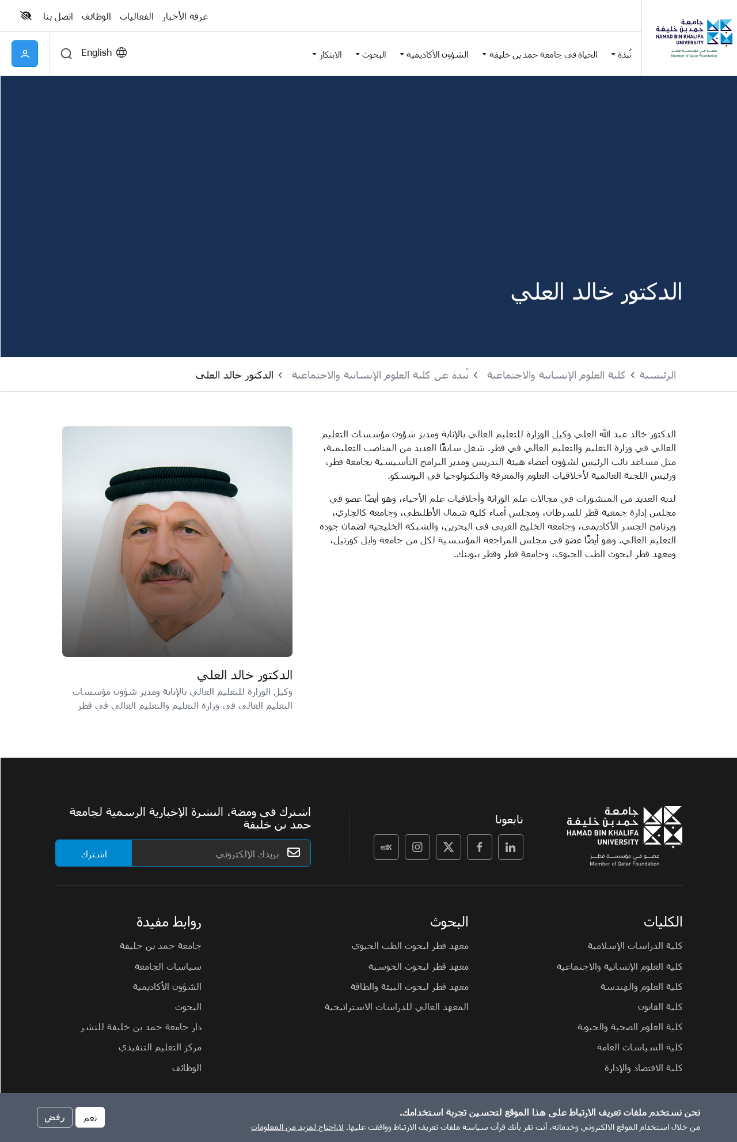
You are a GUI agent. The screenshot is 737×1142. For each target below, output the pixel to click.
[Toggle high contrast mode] (27, 15)
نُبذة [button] (625, 53)
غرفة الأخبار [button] (185, 15)
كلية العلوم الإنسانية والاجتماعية (556, 374)
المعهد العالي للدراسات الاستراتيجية (397, 1006)
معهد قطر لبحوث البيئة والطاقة (410, 986)
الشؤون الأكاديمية (167, 986)
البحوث (188, 1006)
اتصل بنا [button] (58, 15)
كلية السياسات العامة (640, 1046)
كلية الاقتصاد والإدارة (644, 1067)
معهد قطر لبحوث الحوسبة (418, 965)
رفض (54, 1117)
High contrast (26, 15)
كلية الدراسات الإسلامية (635, 945)
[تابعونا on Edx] (386, 847)
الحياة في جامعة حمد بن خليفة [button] (543, 53)
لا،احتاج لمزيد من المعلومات (297, 1127)
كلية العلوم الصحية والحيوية (630, 1026)
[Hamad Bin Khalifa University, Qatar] (694, 38)
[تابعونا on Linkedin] (510, 847)
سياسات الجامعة (168, 965)
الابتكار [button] (331, 53)
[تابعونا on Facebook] (479, 847)
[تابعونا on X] (448, 847)
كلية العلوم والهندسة (642, 986)
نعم (90, 1117)
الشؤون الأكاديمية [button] (438, 53)
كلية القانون (660, 1006)
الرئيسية (658, 374)
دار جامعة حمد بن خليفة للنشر (141, 1026)
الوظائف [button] (96, 15)
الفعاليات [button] (137, 15)
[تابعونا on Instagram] (417, 847)
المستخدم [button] (25, 53)
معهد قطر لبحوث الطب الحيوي (410, 945)
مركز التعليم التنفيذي (160, 1046)
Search (66, 53)
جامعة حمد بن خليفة (161, 945)
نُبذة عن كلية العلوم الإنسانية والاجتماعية (380, 374)
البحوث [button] (374, 53)
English (96, 52)
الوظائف (187, 1067)
